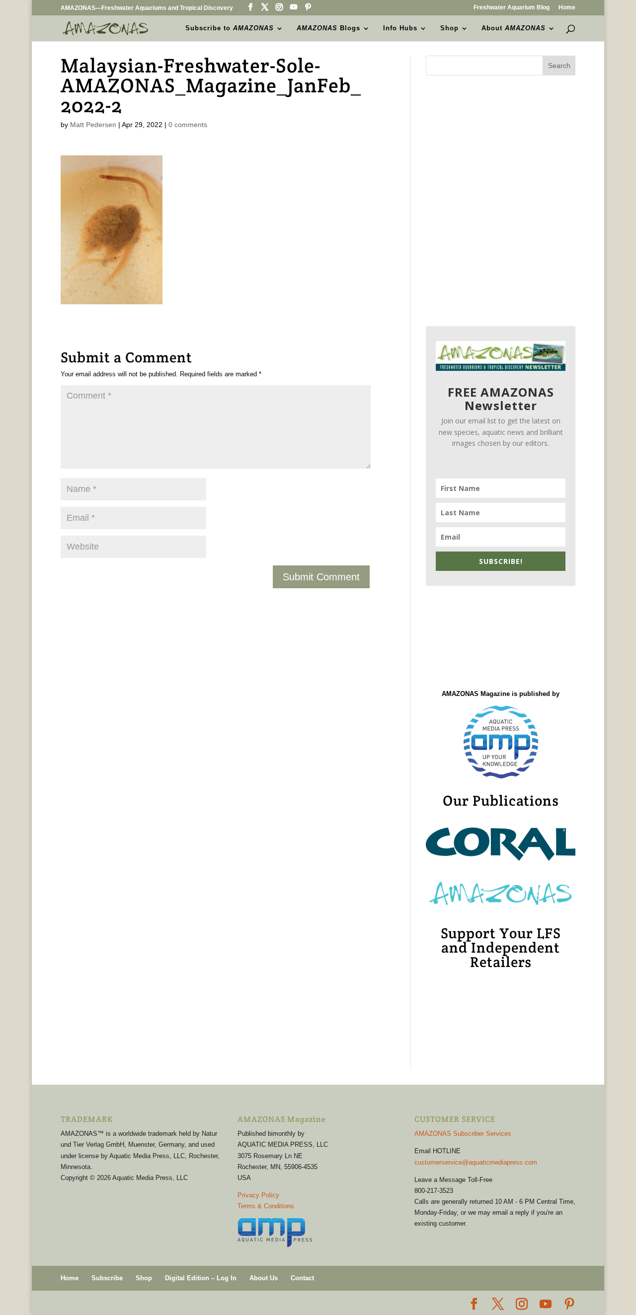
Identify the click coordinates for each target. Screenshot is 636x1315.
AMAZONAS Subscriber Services (462, 1133)
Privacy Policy (258, 1195)
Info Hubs (400, 28)
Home (566, 7)
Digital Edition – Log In (201, 1278)
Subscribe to (229, 28)
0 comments (187, 125)
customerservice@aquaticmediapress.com (475, 1162)
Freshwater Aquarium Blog (512, 7)
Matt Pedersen (93, 125)
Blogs (328, 28)
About (513, 28)
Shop (449, 28)
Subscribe (107, 1278)
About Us (263, 1278)
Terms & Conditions (266, 1206)
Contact (302, 1278)
